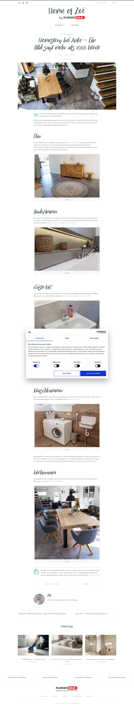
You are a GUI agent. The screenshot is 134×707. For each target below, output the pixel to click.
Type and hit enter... (102, 2)
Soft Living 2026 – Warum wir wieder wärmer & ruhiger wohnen (67, 660)
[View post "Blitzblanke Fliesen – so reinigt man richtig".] (33, 645)
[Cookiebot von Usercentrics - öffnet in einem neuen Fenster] (98, 332)
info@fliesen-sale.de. (94, 575)
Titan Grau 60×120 (55, 223)
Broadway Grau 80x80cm (54, 481)
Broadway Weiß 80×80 (84, 296)
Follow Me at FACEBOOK (83, 677)
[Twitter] (46, 584)
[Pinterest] (26, 2)
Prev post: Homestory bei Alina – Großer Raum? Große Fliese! (42, 613)
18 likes (86, 584)
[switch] (56, 365)
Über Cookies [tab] (94, 338)
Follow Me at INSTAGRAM (17, 677)
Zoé (60, 54)
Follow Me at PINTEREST (117, 677)
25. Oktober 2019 (70, 54)
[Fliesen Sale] (67, 13)
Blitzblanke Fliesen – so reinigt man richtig (33, 659)
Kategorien (59, 25)
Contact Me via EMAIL (50, 677)
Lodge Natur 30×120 (73, 399)
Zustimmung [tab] (40, 338)
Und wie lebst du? (67, 34)
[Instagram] (23, 2)
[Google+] (54, 584)
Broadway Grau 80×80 (74, 142)
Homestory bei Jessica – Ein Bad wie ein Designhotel (100, 659)
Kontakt (55, 696)
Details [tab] (67, 338)
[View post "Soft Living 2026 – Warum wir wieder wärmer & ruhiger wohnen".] (67, 645)
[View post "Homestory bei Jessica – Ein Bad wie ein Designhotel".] (100, 645)
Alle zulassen (93, 373)
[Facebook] (19, 2)
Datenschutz (77, 696)
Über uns (45, 696)
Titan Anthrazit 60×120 (70, 223)
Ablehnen (66, 373)
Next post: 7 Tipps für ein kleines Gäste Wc (92, 613)
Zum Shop (75, 25)
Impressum (65, 696)
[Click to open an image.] (67, 86)
